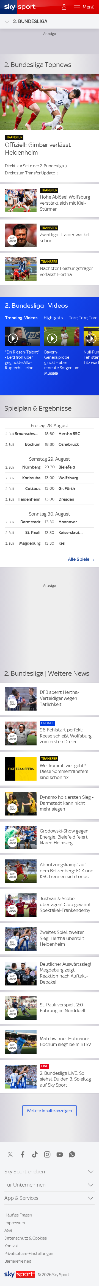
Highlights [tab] (53, 317)
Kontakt (11, 1245)
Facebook (22, 1154)
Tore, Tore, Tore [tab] (83, 317)
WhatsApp (72, 1154)
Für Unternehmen (25, 1185)
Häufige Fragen (18, 1215)
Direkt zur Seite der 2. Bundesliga (34, 165)
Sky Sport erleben (24, 1171)
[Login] (64, 7)
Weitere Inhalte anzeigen (49, 1110)
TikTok (35, 1154)
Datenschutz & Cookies (25, 1238)
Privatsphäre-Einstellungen (28, 1253)
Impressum (14, 1222)
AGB (8, 1230)
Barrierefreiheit (17, 1261)
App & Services (21, 1198)
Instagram (47, 1154)
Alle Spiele (78, 559)
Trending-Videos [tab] (21, 317)
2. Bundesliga (30, 21)
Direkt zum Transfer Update (30, 173)
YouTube (59, 1154)
